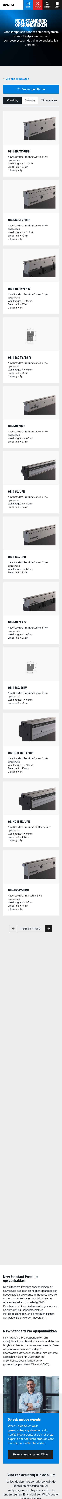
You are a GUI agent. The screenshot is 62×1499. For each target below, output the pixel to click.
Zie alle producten (17, 78)
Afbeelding (12, 100)
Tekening (30, 100)
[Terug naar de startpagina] (8, 5)
